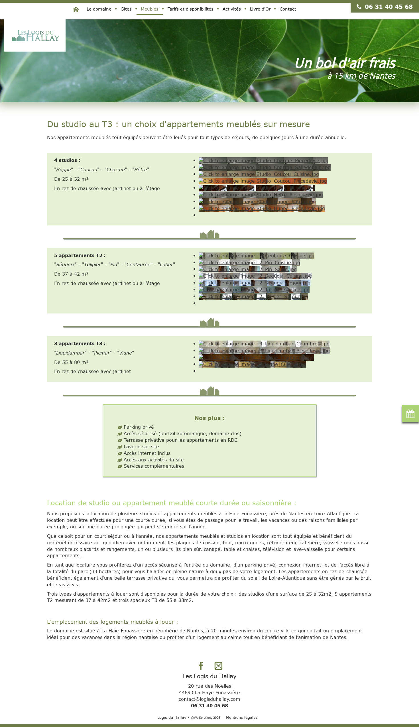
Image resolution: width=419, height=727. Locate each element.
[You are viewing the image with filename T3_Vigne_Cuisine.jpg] (252, 364)
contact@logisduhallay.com (209, 699)
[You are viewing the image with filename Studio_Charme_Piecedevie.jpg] (263, 160)
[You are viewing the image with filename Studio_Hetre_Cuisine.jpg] (257, 187)
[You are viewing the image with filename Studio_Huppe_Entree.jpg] (257, 201)
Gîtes (126, 8)
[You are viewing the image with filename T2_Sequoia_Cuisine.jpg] (255, 275)
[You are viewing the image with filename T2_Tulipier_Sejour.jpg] (253, 296)
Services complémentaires (154, 466)
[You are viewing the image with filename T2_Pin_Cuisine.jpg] (249, 262)
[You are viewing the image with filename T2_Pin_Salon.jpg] (248, 269)
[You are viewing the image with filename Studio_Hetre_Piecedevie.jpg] (261, 194)
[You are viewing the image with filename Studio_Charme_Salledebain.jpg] (265, 167)
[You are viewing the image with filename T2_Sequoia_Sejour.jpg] (254, 282)
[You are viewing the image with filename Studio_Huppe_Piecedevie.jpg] (262, 208)
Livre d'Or (260, 8)
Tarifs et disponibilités (190, 8)
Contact (288, 8)
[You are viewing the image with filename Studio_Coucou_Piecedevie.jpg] (263, 181)
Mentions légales (242, 717)
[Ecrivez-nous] (218, 665)
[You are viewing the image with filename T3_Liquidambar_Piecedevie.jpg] (264, 350)
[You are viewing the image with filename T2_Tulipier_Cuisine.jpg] (254, 289)
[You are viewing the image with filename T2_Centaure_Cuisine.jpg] (256, 255)
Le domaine (99, 8)
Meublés (149, 8)
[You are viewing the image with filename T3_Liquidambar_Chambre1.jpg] (264, 343)
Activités (232, 8)
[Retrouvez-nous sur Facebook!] (200, 665)
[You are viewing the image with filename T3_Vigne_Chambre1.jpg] (256, 357)
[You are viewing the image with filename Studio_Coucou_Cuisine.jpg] (259, 174)
